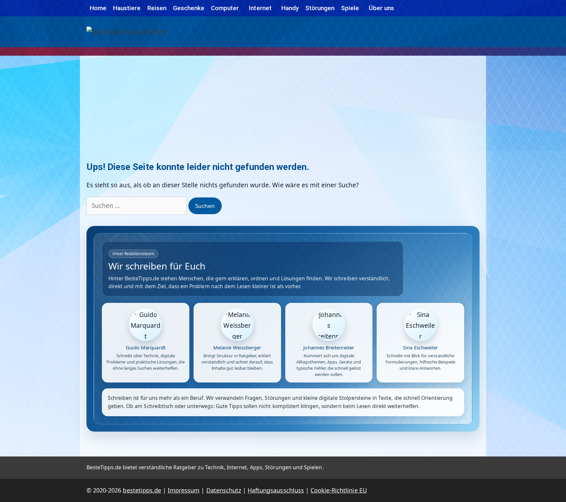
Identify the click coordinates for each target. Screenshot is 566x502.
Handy (290, 8)
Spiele (350, 8)
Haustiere (127, 8)
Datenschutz (223, 490)
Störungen (319, 8)
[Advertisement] (283, 105)
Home (98, 8)
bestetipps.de (142, 490)
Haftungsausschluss (276, 490)
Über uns (381, 8)
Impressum (183, 490)
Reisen (156, 8)
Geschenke (188, 8)
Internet (260, 8)
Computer (225, 8)
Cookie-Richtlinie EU (339, 490)
